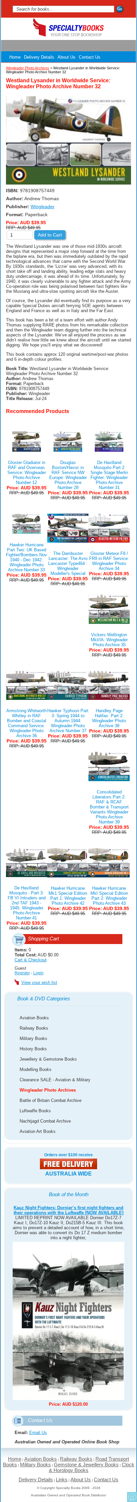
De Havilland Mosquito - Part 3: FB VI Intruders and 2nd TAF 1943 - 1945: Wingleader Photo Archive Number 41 (27, 902)
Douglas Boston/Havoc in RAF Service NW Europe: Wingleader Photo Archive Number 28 (68, 475)
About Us (66, 57)
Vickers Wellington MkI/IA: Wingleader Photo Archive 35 (109, 639)
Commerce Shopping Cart (132, 1497)
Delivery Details (39, 57)
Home (15, 57)
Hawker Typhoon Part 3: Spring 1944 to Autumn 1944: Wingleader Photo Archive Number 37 (67, 720)
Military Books (33, 1038)
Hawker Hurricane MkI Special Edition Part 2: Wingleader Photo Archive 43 (109, 896)
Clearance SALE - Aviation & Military (55, 1079)
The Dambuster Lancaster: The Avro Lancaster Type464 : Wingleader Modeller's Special (67, 563)
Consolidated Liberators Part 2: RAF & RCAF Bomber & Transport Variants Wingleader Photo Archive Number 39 (109, 806)
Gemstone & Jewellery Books (86, 1464)
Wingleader (43, 206)
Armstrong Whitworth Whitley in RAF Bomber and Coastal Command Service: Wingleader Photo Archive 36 (26, 723)
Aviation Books (34, 1017)
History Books (33, 1048)
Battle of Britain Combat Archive (50, 1100)
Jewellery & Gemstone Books (48, 1059)
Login (38, 973)
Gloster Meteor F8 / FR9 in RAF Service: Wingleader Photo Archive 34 (109, 561)
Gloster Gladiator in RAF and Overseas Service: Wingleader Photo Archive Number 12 (26, 472)
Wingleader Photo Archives (48, 1090)
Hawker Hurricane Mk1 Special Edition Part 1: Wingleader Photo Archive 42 (68, 896)
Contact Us (89, 57)
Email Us (38, 1432)
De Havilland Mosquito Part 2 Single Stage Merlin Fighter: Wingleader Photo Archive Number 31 (109, 475)
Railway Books (34, 1028)
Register (22, 973)
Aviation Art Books (38, 1131)
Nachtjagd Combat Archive (45, 1121)
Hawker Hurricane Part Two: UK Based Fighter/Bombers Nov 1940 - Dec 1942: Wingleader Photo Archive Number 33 (26, 557)
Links (62, 1479)
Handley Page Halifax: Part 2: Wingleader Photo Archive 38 (109, 718)
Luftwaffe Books (35, 1110)
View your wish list (39, 982)
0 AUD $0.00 (37, 954)
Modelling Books (36, 1069)
